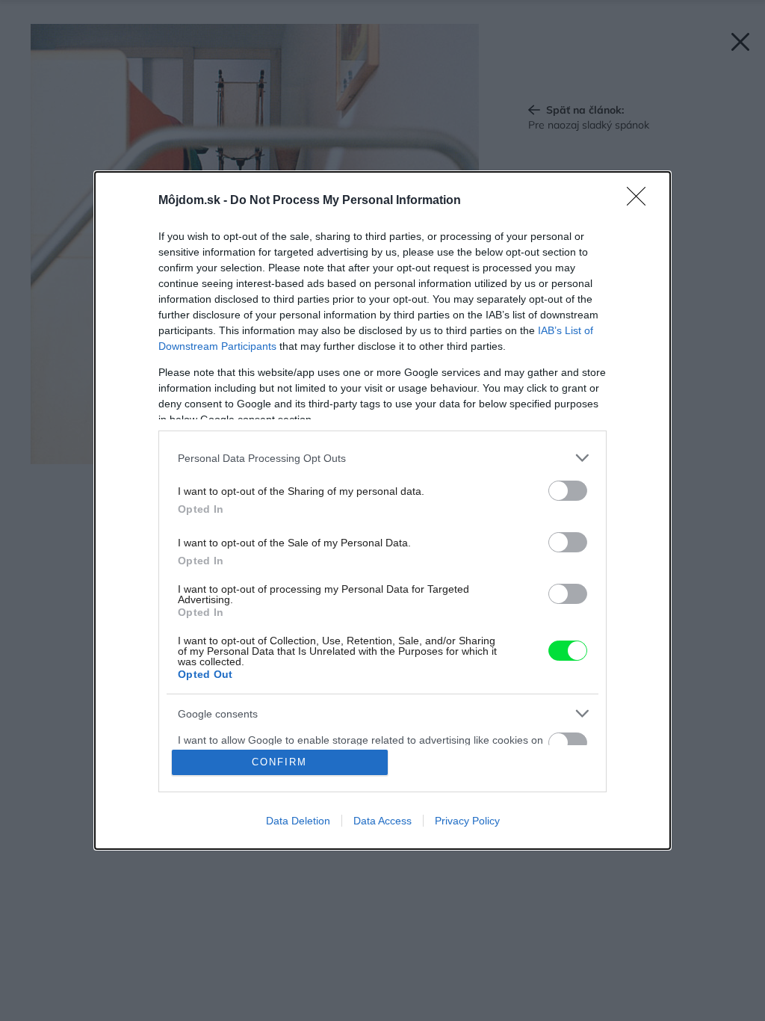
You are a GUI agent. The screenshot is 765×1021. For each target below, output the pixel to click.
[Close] (641, 201)
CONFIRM (279, 762)
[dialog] (382, 510)
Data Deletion (298, 821)
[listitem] (382, 458)
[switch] (567, 491)
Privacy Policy (467, 821)
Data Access (382, 821)
